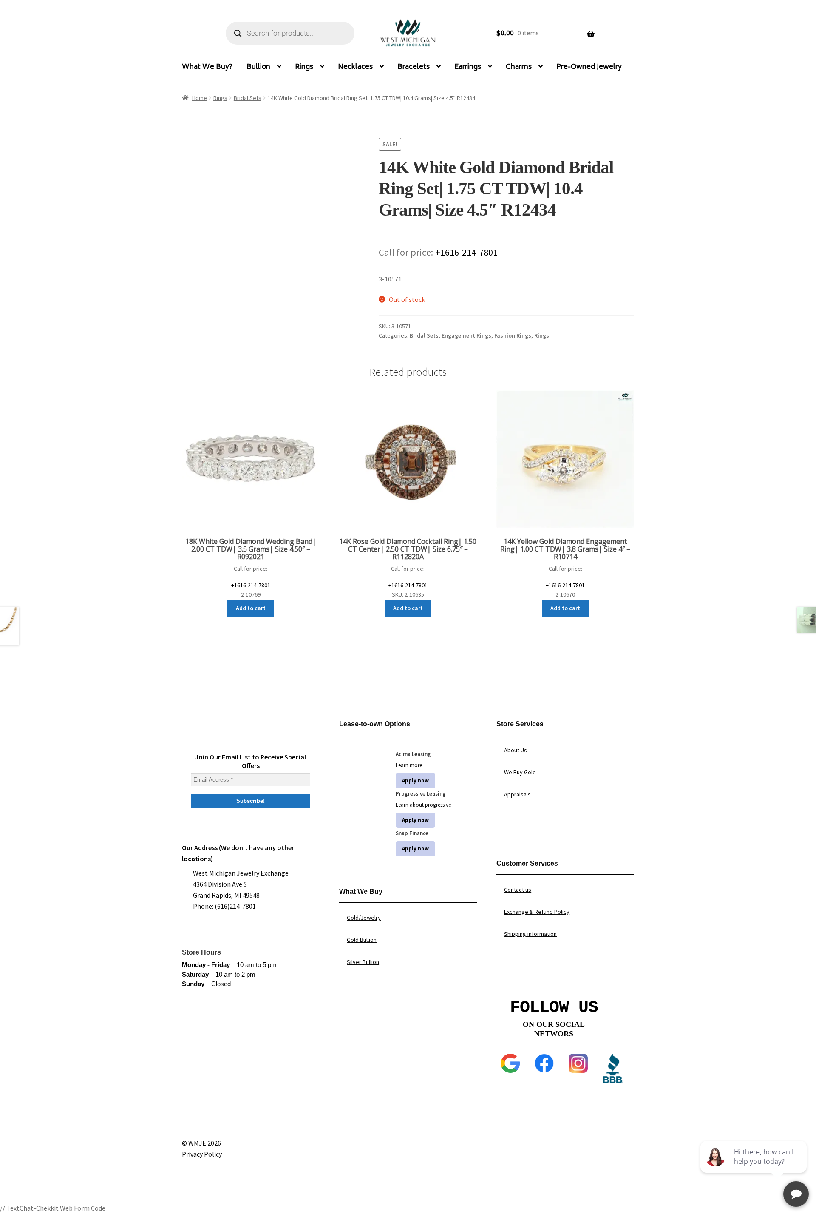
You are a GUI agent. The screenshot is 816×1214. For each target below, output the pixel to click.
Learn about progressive (423, 804)
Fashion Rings (512, 335)
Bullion (258, 67)
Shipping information (530, 934)
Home (199, 98)
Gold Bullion (362, 940)
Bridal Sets (247, 98)
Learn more (409, 765)
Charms (519, 67)
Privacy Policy (202, 1154)
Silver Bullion (363, 962)
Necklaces (355, 67)
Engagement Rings (466, 335)
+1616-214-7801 (466, 252)
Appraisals (517, 794)
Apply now (415, 780)
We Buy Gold (520, 772)
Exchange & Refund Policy (537, 911)
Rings (304, 67)
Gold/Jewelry (364, 917)
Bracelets (413, 67)
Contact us (517, 889)
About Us (515, 750)
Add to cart (251, 608)
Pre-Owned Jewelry (589, 67)
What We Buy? (207, 67)
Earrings (467, 67)
